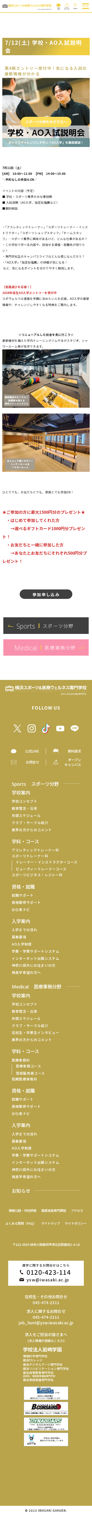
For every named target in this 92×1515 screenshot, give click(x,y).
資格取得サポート (26, 902)
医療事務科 (21, 1060)
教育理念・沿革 (24, 808)
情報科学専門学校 (35, 1356)
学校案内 (21, 792)
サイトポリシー (75, 1223)
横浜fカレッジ (32, 1360)
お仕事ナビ (21, 909)
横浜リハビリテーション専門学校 (46, 1368)
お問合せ (32, 762)
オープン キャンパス (72, 762)
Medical (36, 986)
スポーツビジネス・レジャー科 (37, 874)
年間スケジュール (26, 815)
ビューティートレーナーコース (41, 869)
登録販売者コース (30, 1073)
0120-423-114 (49, 1272)
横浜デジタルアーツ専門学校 (43, 1364)
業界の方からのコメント (32, 829)
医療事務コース (28, 1066)
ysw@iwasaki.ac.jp (48, 1279)
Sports (35, 783)
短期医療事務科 (24, 1079)
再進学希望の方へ (26, 972)
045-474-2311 (46, 1302)
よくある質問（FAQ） (20, 1223)
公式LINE (32, 751)
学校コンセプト (24, 801)
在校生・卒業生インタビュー (35, 1032)
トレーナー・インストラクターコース (47, 862)
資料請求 (74, 751)
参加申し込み (46, 594)
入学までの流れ (24, 929)
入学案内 (21, 921)
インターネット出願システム (35, 958)
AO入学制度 (22, 944)
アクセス (77, 1210)
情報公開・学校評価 (22, 1210)
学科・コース (25, 841)
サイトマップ (50, 1223)
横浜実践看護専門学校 (38, 1380)
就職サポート (23, 895)
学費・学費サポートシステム (35, 951)
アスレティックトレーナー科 (35, 850)
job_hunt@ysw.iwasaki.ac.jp (46, 1323)
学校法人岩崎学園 (42, 1349)
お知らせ (21, 1190)
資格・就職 (23, 886)
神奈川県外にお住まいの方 (34, 965)
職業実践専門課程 (53, 1210)
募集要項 (19, 937)
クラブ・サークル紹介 (30, 822)
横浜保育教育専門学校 (39, 1374)
